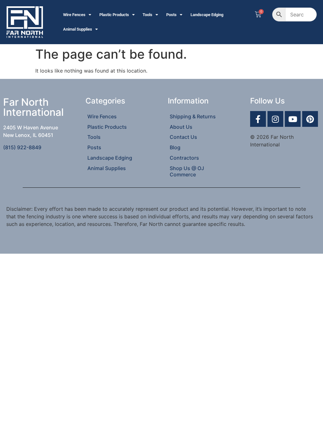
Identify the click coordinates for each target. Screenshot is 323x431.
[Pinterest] (310, 119)
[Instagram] (275, 119)
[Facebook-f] (258, 119)
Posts (171, 14)
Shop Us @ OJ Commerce (187, 171)
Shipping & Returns (193, 116)
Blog (175, 147)
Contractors (184, 158)
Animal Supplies (77, 29)
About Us (181, 127)
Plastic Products (114, 14)
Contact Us (183, 137)
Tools (147, 14)
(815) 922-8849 (22, 147)
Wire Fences (74, 14)
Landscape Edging (207, 14)
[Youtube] (293, 119)
